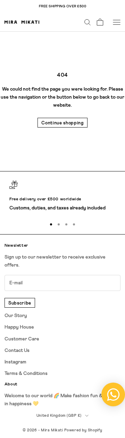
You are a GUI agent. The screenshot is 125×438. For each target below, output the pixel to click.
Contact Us (17, 350)
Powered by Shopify (83, 430)
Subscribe (19, 303)
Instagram (15, 362)
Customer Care (22, 339)
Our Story (16, 315)
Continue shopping (62, 123)
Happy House (19, 327)
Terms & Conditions (26, 373)
